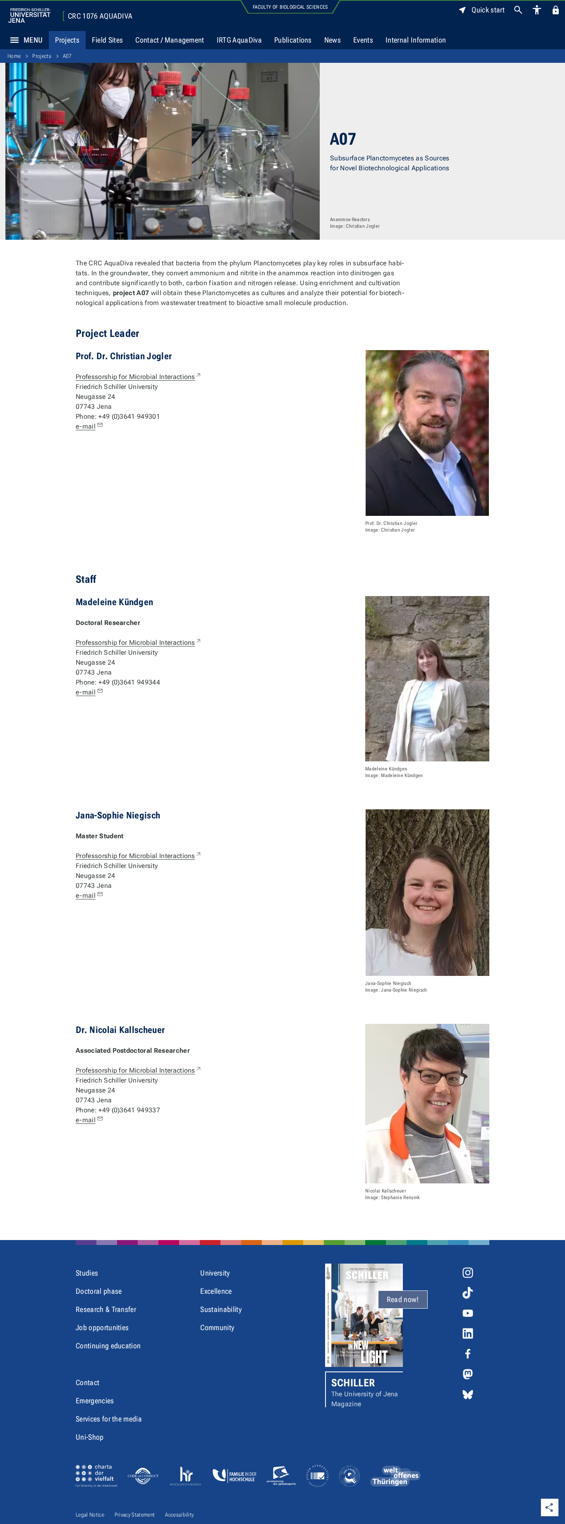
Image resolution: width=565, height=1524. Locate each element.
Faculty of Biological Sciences (290, 7)
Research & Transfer (106, 1309)
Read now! (403, 1299)
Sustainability (220, 1309)
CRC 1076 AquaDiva (100, 16)
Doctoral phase (99, 1291)
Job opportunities (102, 1327)
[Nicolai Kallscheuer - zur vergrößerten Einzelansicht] (427, 1103)
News (332, 40)
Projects (67, 40)
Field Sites (107, 40)
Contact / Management (169, 40)
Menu (33, 40)
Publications (293, 40)
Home (14, 56)
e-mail (86, 426)
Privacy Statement (135, 1515)
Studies (87, 1273)
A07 (67, 56)
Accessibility (179, 1515)
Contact (87, 1382)
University (215, 1273)
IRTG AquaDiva (239, 40)
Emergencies (95, 1400)
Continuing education (108, 1345)
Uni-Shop (90, 1437)
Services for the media (109, 1418)
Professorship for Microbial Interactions (139, 377)
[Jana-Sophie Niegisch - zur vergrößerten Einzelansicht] (427, 892)
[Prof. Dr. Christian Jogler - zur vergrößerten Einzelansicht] (427, 433)
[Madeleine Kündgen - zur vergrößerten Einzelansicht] (427, 678)
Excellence (216, 1291)
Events (363, 40)
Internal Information (415, 40)
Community (217, 1327)
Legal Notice (90, 1515)
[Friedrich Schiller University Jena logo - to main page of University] (29, 15)
